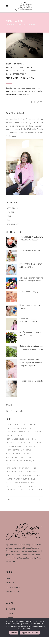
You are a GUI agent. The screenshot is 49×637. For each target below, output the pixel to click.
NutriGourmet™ (13, 472)
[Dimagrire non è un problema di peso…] (11, 310)
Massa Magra (25, 461)
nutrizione (26, 472)
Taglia (23, 74)
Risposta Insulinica (32, 475)
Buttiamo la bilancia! (21, 78)
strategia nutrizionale (24, 479)
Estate (16, 450)
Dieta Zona (11, 64)
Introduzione (12, 457)
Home (8, 25)
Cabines (20, 428)
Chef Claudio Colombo (16, 439)
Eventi (9, 216)
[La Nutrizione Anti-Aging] (11, 296)
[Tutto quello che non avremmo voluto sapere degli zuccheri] (11, 283)
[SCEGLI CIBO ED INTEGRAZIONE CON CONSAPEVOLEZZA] (11, 242)
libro (29, 457)
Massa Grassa (23, 71)
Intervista (28, 453)
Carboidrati (11, 432)
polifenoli (16, 475)
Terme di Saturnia (21, 483)
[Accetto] (46, 627)
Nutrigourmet (12, 224)
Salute (9, 479)
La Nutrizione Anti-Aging (28, 291)
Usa (32, 483)
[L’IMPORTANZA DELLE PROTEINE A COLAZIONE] (11, 324)
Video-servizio (30, 486)
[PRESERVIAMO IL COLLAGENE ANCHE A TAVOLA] (11, 269)
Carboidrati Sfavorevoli (29, 432)
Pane (8, 475)
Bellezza (19, 67)
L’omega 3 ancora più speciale (31, 381)
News (19, 64)
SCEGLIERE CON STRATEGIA (29, 250)
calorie (29, 428)
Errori (9, 450)
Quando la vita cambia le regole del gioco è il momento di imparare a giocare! (30, 362)
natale (9, 464)
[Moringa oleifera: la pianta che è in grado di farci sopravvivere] (11, 351)
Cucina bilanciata (14, 443)
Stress (16, 74)
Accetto (14, 633)
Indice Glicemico (14, 453)
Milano (36, 461)
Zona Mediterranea (33, 490)
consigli (32, 439)
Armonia (10, 67)
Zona (20, 490)
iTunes (23, 457)
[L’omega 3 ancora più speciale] (11, 389)
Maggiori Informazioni (29, 633)
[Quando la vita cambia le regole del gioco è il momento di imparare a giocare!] (11, 368)
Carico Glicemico (14, 435)
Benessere (10, 428)
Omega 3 (36, 472)
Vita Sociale (11, 490)
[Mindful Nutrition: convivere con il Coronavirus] (11, 337)
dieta (38, 443)
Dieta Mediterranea (15, 446)
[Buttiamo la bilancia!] (24, 45)
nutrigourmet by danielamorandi (21, 468)
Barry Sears (12, 208)
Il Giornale (25, 450)
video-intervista (13, 486)
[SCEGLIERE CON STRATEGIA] (11, 255)
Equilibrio (11, 71)
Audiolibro (11, 424)
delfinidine (29, 443)
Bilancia (28, 67)
